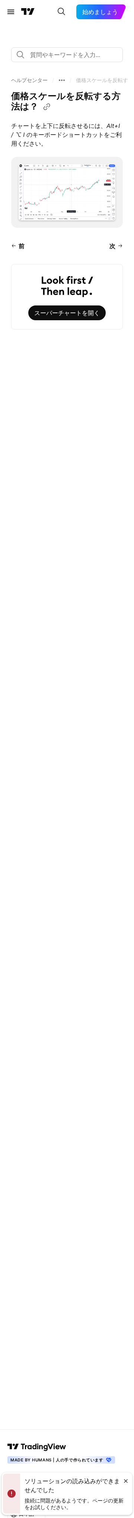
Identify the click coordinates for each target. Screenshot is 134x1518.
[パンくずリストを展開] (61, 80)
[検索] (61, 11)
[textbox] (70, 54)
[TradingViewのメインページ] (28, 12)
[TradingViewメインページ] (36, 1446)
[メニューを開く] (10, 11)
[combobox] (67, 54)
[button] (29, 80)
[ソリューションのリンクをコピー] (46, 106)
